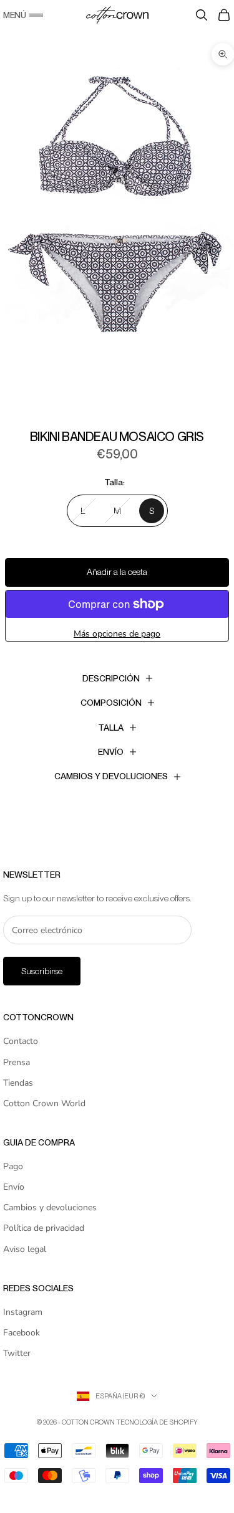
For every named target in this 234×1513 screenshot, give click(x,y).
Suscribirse (41, 971)
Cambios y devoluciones (50, 1207)
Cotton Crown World (44, 1103)
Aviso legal (24, 1249)
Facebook (21, 1333)
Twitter (17, 1353)
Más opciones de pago (117, 634)
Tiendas (18, 1083)
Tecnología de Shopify (157, 1422)
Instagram (22, 1312)
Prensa (16, 1062)
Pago (13, 1166)
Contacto (20, 1041)
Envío (13, 1187)
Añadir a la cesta (117, 572)
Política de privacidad (43, 1228)
